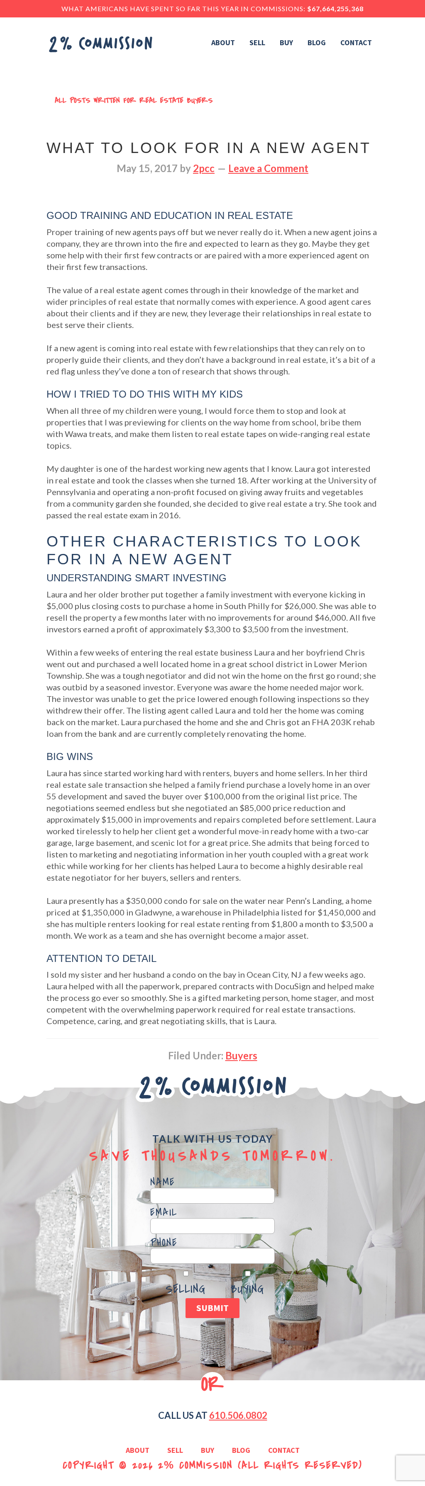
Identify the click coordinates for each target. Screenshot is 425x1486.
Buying (247, 1289)
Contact (284, 1451)
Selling (185, 1289)
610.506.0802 (238, 1415)
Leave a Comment (268, 168)
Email (163, 1213)
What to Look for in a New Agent (208, 147)
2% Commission (195, 1465)
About (137, 1451)
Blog (241, 1451)
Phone (164, 1243)
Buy (207, 1451)
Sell (175, 1451)
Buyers (241, 1055)
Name (162, 1182)
